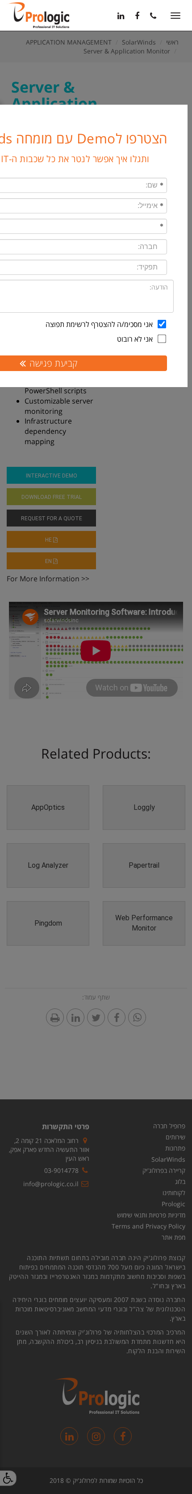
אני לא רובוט (135, 339)
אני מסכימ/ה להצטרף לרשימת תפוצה (99, 324)
